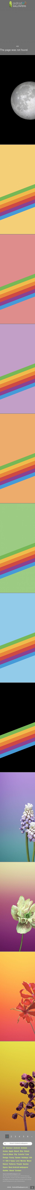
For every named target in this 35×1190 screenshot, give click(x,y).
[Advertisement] (17, 26)
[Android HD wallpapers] (17, 7)
